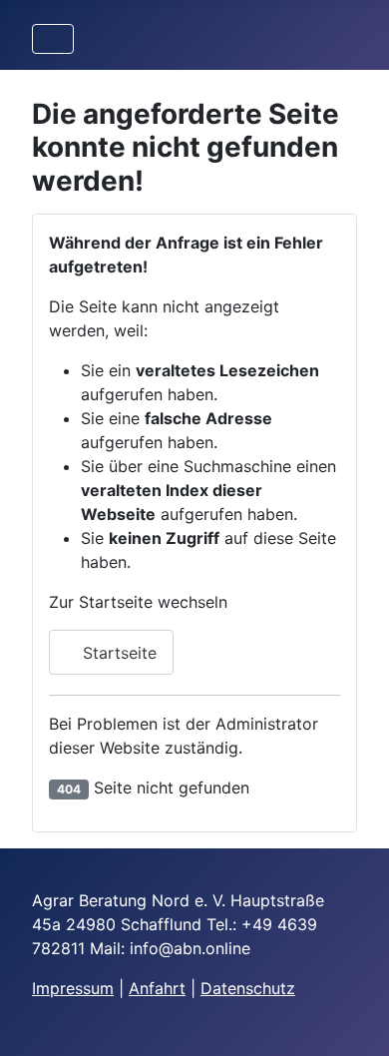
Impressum (73, 988)
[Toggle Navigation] (53, 39)
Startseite (117, 653)
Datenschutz (247, 988)
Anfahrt (157, 988)
